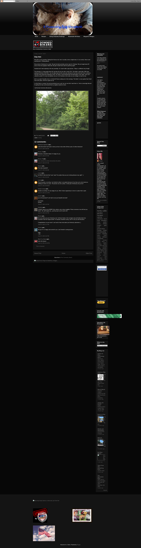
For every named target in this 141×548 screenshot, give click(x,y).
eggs (98, 247)
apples (105, 242)
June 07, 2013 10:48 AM (44, 185)
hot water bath (101, 245)
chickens (100, 219)
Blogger (78, 544)
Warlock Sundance (100, 438)
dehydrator (99, 258)
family (99, 211)
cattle (104, 211)
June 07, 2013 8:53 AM (43, 177)
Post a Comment (40, 246)
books (98, 240)
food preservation (101, 227)
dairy (98, 235)
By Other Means (100, 453)
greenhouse (101, 260)
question (99, 244)
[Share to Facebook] (56, 135)
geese (98, 259)
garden (100, 213)
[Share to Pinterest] (57, 135)
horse (99, 233)
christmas (100, 238)
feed (106, 256)
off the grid (104, 251)
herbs (98, 251)
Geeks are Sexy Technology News (101, 355)
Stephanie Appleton (43, 144)
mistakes (104, 220)
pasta (105, 253)
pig (106, 245)
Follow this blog (102, 269)
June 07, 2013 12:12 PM (44, 192)
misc (98, 222)
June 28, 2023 (101, 470)
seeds (105, 244)
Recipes (44, 36)
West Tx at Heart (42, 239)
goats (105, 222)
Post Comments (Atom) (66, 257)
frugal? (99, 225)
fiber (106, 258)
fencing (99, 255)
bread (98, 253)
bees (98, 249)
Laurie (39, 173)
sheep (105, 223)
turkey (98, 241)
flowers (102, 249)
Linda (39, 180)
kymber (40, 196)
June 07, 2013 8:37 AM (43, 155)
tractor (105, 252)
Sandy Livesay (41, 188)
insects (105, 255)
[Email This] (51, 135)
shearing (99, 252)
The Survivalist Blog (100, 477)
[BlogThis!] (53, 135)
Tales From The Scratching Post (101, 467)
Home (36, 36)
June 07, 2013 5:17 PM (43, 224)
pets (105, 225)
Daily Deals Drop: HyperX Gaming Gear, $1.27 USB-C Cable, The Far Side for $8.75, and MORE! (101, 363)
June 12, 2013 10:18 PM (44, 243)
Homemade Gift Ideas (74, 36)
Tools (105, 235)
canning (104, 233)
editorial (99, 217)
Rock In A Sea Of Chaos (101, 415)
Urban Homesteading (102, 231)
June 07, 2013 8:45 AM (43, 170)
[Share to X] (54, 135)
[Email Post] (48, 135)
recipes (100, 215)
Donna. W (40, 151)
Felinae (40, 227)
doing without (102, 237)
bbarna (40, 166)
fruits (105, 249)
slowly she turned (101, 403)
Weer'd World (101, 389)
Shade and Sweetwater (101, 429)
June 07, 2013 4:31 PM (43, 213)
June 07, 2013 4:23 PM (43, 204)
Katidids (40, 207)
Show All (105, 490)
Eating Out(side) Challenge (57, 36)
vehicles (104, 248)
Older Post (89, 253)
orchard (105, 247)
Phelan (101, 161)
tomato (105, 240)
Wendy (39, 216)
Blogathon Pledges (89, 36)
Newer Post (37, 253)
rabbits (99, 248)
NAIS (98, 223)
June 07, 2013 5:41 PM (43, 236)
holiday (99, 230)
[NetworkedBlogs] (101, 268)
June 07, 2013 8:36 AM (43, 148)
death (98, 256)
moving (40, 137)
